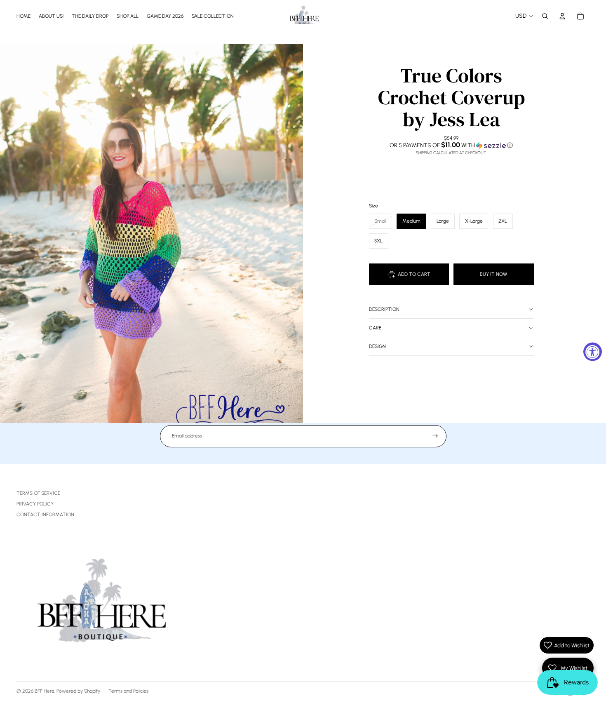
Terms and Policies (128, 691)
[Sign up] (435, 436)
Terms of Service (38, 493)
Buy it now (493, 274)
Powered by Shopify (78, 691)
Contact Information (45, 514)
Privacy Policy (35, 504)
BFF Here (44, 691)
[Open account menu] (562, 16)
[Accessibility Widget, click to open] (592, 351)
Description (384, 309)
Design (377, 346)
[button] (451, 145)
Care (375, 328)
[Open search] (545, 16)
